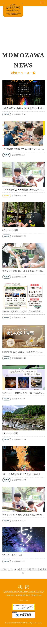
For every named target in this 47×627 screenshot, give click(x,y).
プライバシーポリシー (23, 600)
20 (33, 569)
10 (29, 569)
